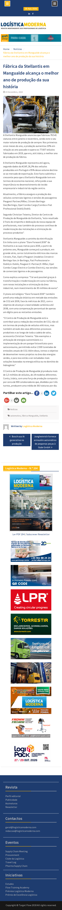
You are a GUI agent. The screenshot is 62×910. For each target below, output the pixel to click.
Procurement (12, 854)
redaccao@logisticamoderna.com (22, 830)
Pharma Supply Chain (16, 865)
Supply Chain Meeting (16, 851)
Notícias (14, 409)
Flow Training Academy (17, 887)
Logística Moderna (32, 426)
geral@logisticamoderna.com (20, 827)
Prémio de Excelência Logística (21, 894)
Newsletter (11, 807)
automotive (15, 415)
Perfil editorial (13, 796)
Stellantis (43, 415)
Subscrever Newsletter (38, 534)
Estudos (9, 883)
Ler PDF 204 (18, 534)
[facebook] (33, 13)
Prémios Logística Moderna (19, 891)
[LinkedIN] (29, 13)
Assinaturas (11, 803)
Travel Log (10, 862)
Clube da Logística (14, 858)
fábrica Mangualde (30, 415)
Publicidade (11, 799)
